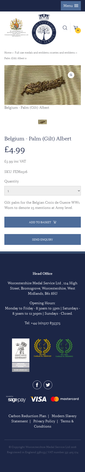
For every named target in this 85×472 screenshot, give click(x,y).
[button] (71, 5)
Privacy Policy (44, 421)
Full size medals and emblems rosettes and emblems (45, 52)
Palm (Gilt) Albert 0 (15, 58)
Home (8, 52)
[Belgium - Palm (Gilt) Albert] (42, 121)
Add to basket (40, 222)
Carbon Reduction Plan (27, 416)
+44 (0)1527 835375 (45, 323)
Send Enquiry (42, 239)
